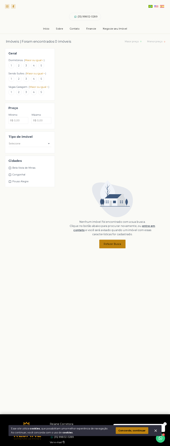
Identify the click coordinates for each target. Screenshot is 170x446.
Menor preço (155, 41)
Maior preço (132, 41)
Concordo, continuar (132, 430)
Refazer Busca (112, 244)
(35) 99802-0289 (87, 16)
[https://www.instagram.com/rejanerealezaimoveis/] (7, 6)
